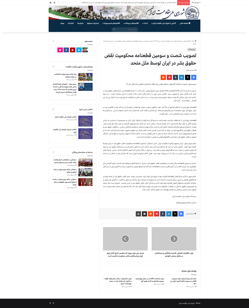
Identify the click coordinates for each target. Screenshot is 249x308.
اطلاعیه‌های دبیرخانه (132, 23)
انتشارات (71, 23)
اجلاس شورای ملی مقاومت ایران (65, 117)
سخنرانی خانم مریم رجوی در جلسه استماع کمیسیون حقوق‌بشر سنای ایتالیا (64, 182)
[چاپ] (138, 213)
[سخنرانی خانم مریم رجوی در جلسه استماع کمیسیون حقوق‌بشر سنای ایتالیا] (85, 182)
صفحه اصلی (184, 23)
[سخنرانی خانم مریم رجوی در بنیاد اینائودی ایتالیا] (85, 172)
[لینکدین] (181, 77)
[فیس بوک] (193, 77)
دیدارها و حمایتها (93, 23)
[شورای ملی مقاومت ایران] (124, 12)
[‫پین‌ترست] (169, 77)
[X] (187, 77)
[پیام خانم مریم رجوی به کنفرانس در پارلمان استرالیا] (85, 77)
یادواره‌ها (80, 23)
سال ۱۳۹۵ (157, 41)
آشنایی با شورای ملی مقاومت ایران (164, 23)
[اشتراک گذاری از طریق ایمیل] (144, 213)
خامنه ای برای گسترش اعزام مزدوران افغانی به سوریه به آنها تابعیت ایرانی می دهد (183, 281)
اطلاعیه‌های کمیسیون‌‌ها (112, 23)
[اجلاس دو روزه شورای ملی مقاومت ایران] (85, 133)
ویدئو (62, 23)
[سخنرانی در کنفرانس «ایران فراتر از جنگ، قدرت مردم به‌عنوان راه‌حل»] (85, 162)
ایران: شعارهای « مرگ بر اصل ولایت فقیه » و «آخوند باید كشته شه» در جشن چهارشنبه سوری (118, 281)
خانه (193, 41)
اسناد (146, 23)
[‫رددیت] (163, 77)
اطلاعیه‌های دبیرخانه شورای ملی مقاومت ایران (176, 41)
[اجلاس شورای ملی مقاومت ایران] (85, 121)
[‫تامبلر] (175, 77)
